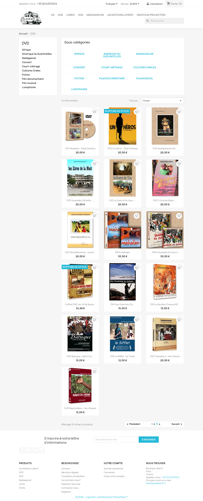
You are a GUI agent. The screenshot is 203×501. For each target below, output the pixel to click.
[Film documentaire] (112, 74)
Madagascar (95, 15)
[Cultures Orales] (144, 63)
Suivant (177, 424)
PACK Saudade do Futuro (165, 252)
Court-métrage (31, 66)
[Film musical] (144, 74)
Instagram (42, 450)
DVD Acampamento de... (165, 148)
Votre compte (113, 463)
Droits (22, 487)
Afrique (26, 49)
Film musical (29, 83)
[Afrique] (79, 50)
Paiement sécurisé (70, 484)
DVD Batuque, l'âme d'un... (80, 356)
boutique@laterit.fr (156, 483)
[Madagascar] (144, 50)
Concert (27, 62)
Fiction (26, 74)
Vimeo (35, 450)
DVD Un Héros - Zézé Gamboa (123, 148)
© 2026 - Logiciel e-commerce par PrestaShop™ (102, 497)
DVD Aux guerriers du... (123, 304)
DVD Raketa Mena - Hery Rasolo (80, 408)
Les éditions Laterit (28, 468)
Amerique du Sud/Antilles (37, 54)
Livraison (65, 468)
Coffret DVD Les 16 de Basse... (80, 304)
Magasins (66, 491)
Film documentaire (33, 78)
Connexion (109, 472)
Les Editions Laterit (120, 15)
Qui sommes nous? (71, 480)
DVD (60, 15)
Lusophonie (29, 87)
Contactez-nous (69, 487)
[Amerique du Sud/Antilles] (112, 50)
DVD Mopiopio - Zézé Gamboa (80, 148)
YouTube (29, 450)
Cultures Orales (31, 70)
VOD (80, 15)
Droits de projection (151, 15)
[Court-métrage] (112, 63)
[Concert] (79, 63)
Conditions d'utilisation (73, 476)
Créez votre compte (114, 476)
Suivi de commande (113, 468)
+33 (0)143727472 (47, 3)
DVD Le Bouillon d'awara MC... (165, 304)
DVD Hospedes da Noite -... (80, 200)
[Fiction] (79, 74)
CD (53, 15)
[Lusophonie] (79, 85)
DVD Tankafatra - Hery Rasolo (165, 356)
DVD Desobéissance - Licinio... (80, 252)
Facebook (22, 450)
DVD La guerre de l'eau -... (122, 200)
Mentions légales (70, 472)
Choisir (162, 101)
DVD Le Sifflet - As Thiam (122, 356)
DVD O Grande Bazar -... (165, 200)
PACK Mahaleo (122, 252)
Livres (70, 15)
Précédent (133, 424)
